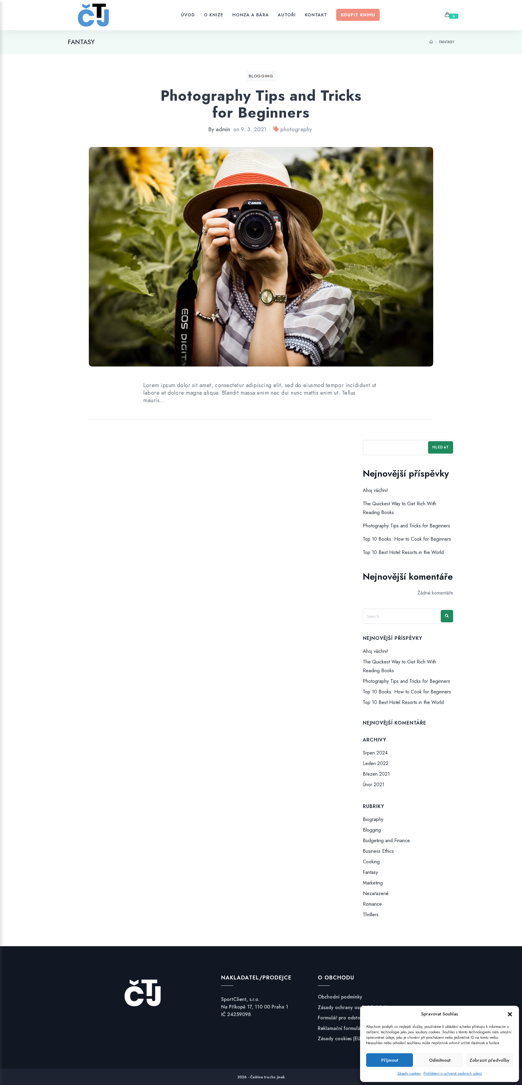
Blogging (261, 76)
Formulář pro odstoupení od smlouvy (358, 1018)
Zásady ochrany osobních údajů (353, 1007)
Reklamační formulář (340, 1028)
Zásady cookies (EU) (340, 1038)
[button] (510, 1014)
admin (223, 129)
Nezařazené (375, 893)
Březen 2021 (376, 774)
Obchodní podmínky (340, 997)
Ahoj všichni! (375, 490)
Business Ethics (378, 851)
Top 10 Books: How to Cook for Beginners (407, 539)
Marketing (373, 882)
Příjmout (389, 1060)
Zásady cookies (408, 1073)
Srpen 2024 (375, 752)
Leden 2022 (375, 763)
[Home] (431, 42)
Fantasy (370, 872)
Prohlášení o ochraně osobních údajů (453, 1073)
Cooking (371, 861)
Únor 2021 (373, 784)
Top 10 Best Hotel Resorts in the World (403, 552)
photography (296, 129)
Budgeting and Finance (386, 840)
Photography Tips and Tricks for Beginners (261, 104)
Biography (373, 819)
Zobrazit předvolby (489, 1060)
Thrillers (371, 914)
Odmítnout (439, 1060)
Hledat (440, 447)
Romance (372, 904)
